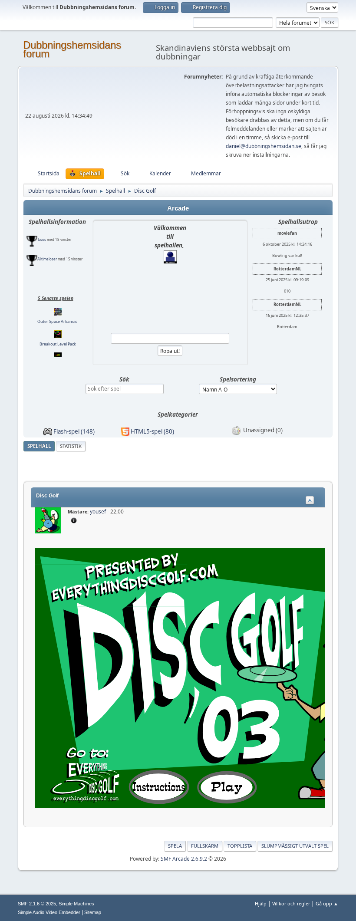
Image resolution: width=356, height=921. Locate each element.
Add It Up (57, 353)
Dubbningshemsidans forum (72, 49)
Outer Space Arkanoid (57, 308)
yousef (98, 511)
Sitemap (92, 912)
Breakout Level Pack (58, 331)
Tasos (41, 226)
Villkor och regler (291, 903)
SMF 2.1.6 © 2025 (37, 903)
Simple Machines (76, 903)
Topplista (239, 845)
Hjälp (261, 903)
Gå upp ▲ (327, 903)
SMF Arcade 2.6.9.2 (184, 858)
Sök (124, 379)
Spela (175, 845)
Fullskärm (204, 845)
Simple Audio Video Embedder (49, 912)
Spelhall (39, 446)
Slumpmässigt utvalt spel (295, 845)
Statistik (71, 446)
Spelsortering (238, 379)
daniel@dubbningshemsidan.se (263, 146)
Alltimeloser (47, 245)
